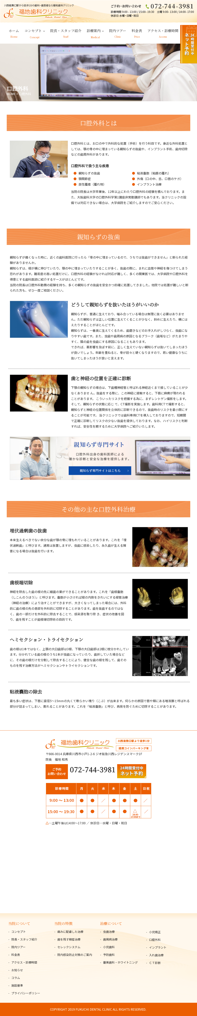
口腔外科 (155, 940)
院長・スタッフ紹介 (65, 30)
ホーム (14, 30)
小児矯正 (155, 932)
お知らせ (17, 970)
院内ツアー (117, 30)
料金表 (137, 30)
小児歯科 (109, 947)
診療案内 (94, 30)
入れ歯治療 (156, 955)
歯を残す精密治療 (68, 939)
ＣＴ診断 (155, 963)
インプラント (157, 947)
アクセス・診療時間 (162, 30)
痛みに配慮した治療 (70, 932)
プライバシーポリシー (25, 993)
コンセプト (33, 30)
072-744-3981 (92, 769)
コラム (15, 978)
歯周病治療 (110, 939)
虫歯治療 (109, 932)
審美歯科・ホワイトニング (120, 962)
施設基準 (17, 985)
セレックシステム (68, 947)
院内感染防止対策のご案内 (74, 955)
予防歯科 (109, 955)
